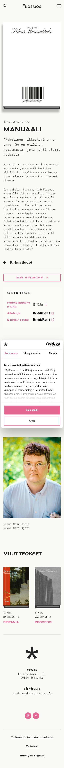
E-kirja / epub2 (18, 320)
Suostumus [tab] (11, 353)
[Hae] (5, 6)
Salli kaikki (32, 410)
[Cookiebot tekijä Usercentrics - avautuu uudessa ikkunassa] (46, 344)
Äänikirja (13, 313)
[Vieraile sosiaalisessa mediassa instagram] (28, 715)
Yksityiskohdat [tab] (32, 353)
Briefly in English (32, 755)
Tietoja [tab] (53, 353)
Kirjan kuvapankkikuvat (30, 277)
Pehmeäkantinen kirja (18, 305)
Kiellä (32, 420)
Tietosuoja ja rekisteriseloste (32, 737)
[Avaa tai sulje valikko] (59, 6)
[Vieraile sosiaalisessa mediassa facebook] (36, 715)
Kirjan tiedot (21, 262)
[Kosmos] (32, 6)
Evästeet (32, 746)
